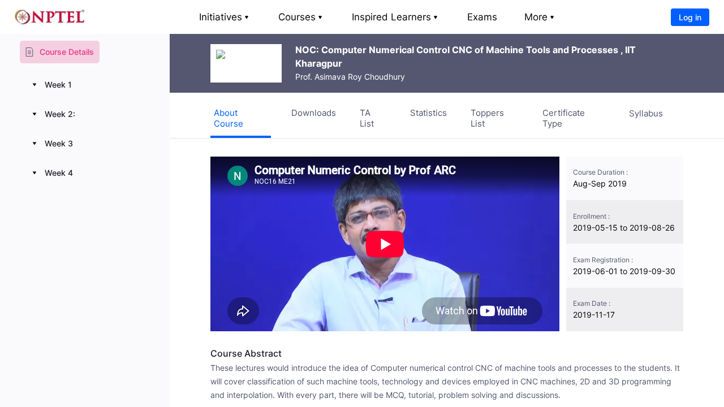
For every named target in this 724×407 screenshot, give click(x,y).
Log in (690, 17)
